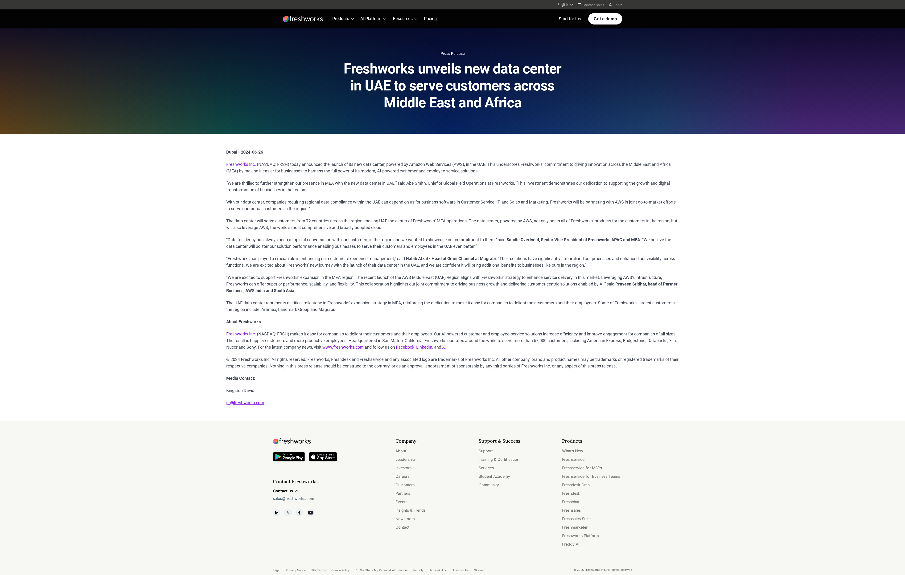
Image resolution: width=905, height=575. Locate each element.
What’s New (572, 451)
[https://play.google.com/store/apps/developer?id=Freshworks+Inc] (289, 457)
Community (489, 484)
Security (418, 570)
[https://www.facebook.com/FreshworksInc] (299, 512)
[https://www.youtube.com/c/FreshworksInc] (310, 512)
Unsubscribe (460, 570)
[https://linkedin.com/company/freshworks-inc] (276, 512)
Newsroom (405, 518)
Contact (402, 527)
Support (486, 451)
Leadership (405, 459)
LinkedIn (424, 347)
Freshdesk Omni (576, 484)
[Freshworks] (320, 441)
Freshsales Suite (576, 518)
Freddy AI (570, 544)
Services (486, 467)
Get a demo (605, 18)
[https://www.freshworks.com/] (303, 19)
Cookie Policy (340, 570)
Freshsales (571, 510)
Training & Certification (499, 459)
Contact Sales (593, 5)
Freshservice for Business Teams (591, 476)
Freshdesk (571, 493)
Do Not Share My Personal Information (381, 570)
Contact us (283, 491)
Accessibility (437, 570)
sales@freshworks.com (293, 498)
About (400, 451)
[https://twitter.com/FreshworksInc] (288, 512)
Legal (276, 570)
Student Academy (494, 476)
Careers (402, 476)
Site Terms (318, 570)
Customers (405, 484)
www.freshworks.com (343, 347)
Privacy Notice (296, 570)
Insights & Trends (410, 510)
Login (618, 5)
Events (401, 501)
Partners (402, 493)
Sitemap (479, 570)
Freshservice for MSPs (582, 467)
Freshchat (570, 501)
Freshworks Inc (240, 164)
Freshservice (573, 459)
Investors (403, 467)
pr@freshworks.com (245, 402)
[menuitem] (566, 4)
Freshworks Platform (580, 535)
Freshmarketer (575, 527)
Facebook (405, 347)
